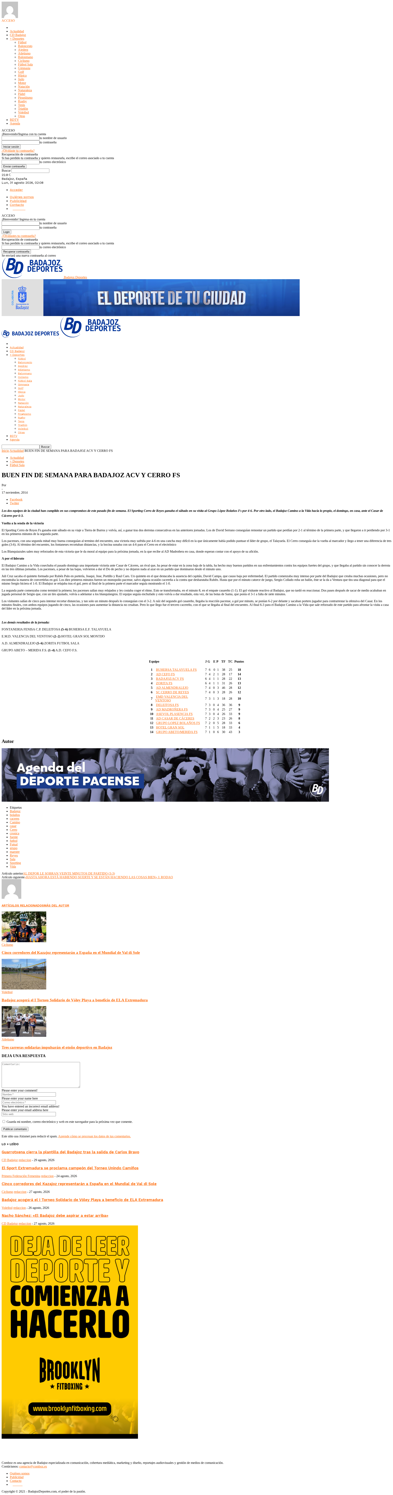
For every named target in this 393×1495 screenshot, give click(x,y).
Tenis (21, 105)
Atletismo (24, 53)
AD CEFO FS (165, 674)
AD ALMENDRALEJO (172, 687)
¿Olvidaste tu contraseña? (18, 150)
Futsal (14, 844)
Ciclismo (23, 60)
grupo (13, 848)
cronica (14, 833)
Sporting (15, 863)
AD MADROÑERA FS (172, 709)
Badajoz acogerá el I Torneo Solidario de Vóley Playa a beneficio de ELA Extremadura (75, 1000)
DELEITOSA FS (167, 705)
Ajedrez (23, 49)
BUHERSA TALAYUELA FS (176, 669)
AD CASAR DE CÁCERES (175, 718)
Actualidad (17, 31)
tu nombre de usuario (53, 138)
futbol (13, 840)
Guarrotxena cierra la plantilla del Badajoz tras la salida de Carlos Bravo (70, 1152)
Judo (21, 79)
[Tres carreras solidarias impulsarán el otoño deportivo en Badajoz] (24, 1035)
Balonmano (25, 57)
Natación (24, 86)
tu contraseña (48, 142)
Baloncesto (25, 46)
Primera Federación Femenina (21, 1176)
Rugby (22, 101)
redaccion (25, 1160)
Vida (13, 866)
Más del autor (56, 905)
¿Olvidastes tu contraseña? (19, 236)
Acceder (16, 190)
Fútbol (22, 42)
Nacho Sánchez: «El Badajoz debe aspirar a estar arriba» (55, 1215)
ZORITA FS (164, 683)
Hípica (22, 75)
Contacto (17, 205)
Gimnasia (24, 68)
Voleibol (23, 112)
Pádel (21, 94)
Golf (21, 72)
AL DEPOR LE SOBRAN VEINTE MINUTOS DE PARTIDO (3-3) (69, 873)
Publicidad (18, 201)
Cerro (13, 829)
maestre (15, 851)
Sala (12, 859)
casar (13, 826)
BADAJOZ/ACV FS (170, 678)
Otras (21, 116)
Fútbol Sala (25, 64)
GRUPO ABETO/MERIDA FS (177, 732)
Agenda (15, 123)
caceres (14, 818)
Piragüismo (25, 97)
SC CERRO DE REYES (172, 692)
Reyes (14, 855)
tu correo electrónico (53, 162)
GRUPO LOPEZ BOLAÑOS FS (178, 723)
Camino (15, 822)
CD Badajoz (18, 35)
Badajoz (15, 811)
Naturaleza (25, 90)
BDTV (14, 119)
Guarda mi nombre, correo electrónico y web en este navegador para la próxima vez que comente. (70, 1121)
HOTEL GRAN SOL (170, 727)
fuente (14, 837)
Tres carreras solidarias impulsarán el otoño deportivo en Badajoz (57, 1047)
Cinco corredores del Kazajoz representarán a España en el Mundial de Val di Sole (71, 952)
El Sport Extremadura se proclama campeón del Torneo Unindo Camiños (70, 1168)
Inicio (5, 450)
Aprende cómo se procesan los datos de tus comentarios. (94, 1136)
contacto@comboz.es (33, 1466)
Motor (22, 83)
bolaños (15, 815)
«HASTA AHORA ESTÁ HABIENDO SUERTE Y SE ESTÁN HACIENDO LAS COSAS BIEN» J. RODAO (99, 877)
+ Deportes (17, 38)
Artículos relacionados (23, 905)
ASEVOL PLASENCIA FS (174, 714)
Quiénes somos (22, 197)
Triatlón (23, 108)
